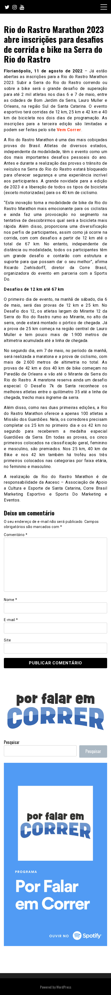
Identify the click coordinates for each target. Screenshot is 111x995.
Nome (10, 600)
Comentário (15, 535)
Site (7, 640)
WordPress (63, 987)
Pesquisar (12, 742)
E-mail (11, 620)
